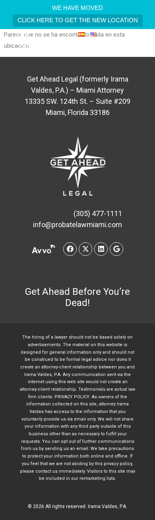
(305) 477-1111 (94, 48)
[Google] (116, 249)
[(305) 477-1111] (69, 48)
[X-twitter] (85, 249)
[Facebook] (70, 249)
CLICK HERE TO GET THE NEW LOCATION (77, 20)
